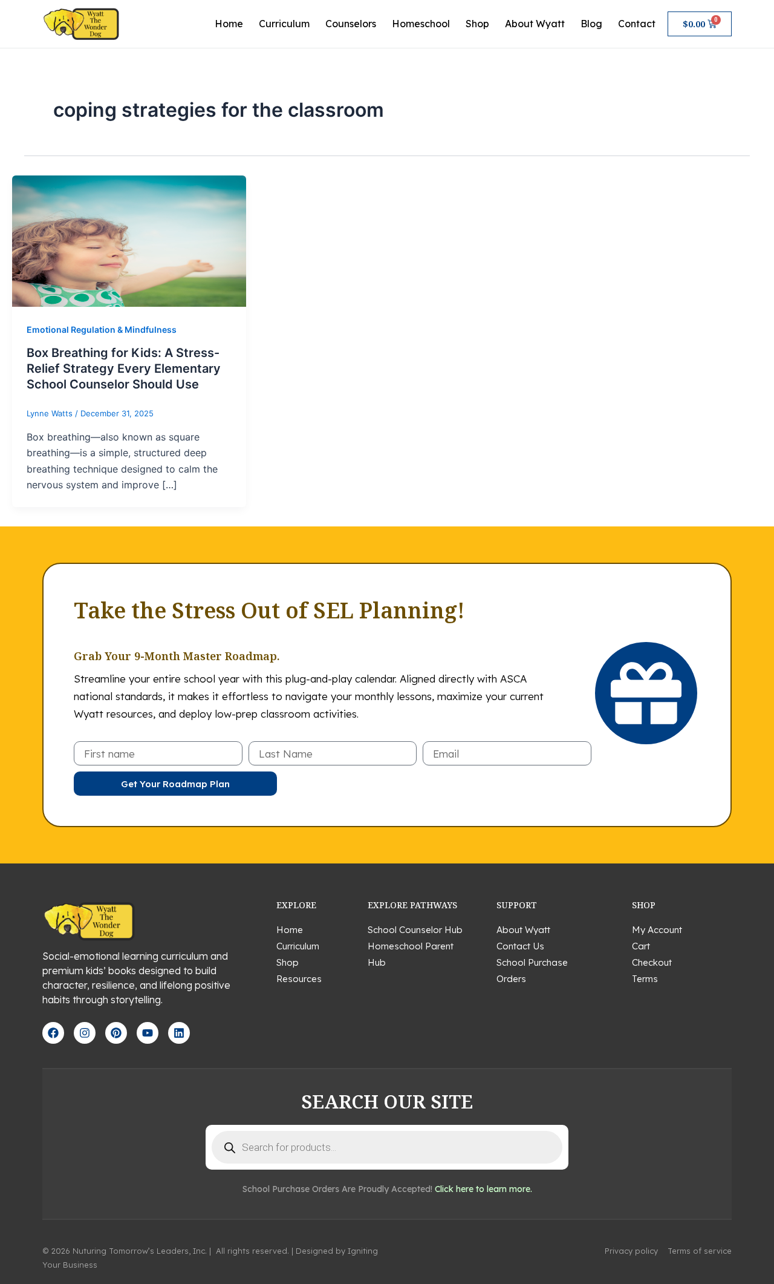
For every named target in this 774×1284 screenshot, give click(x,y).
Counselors (350, 24)
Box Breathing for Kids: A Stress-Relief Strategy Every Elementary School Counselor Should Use (124, 368)
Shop (477, 24)
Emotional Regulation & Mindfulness (102, 329)
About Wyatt (535, 24)
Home (229, 24)
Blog (591, 24)
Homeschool (421, 24)
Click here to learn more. (483, 1189)
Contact (636, 24)
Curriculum (284, 24)
